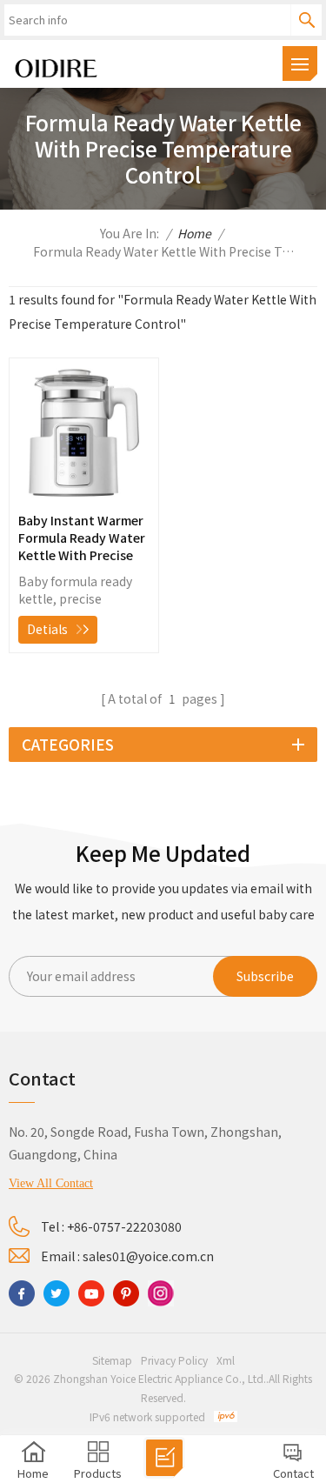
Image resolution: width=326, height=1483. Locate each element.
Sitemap (112, 1360)
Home (194, 233)
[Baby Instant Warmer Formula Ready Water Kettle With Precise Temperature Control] (84, 497)
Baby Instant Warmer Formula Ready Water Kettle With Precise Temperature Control (81, 537)
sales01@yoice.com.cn (148, 1256)
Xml (225, 1360)
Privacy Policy (174, 1360)
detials (47, 629)
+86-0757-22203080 (124, 1226)
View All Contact (51, 1183)
